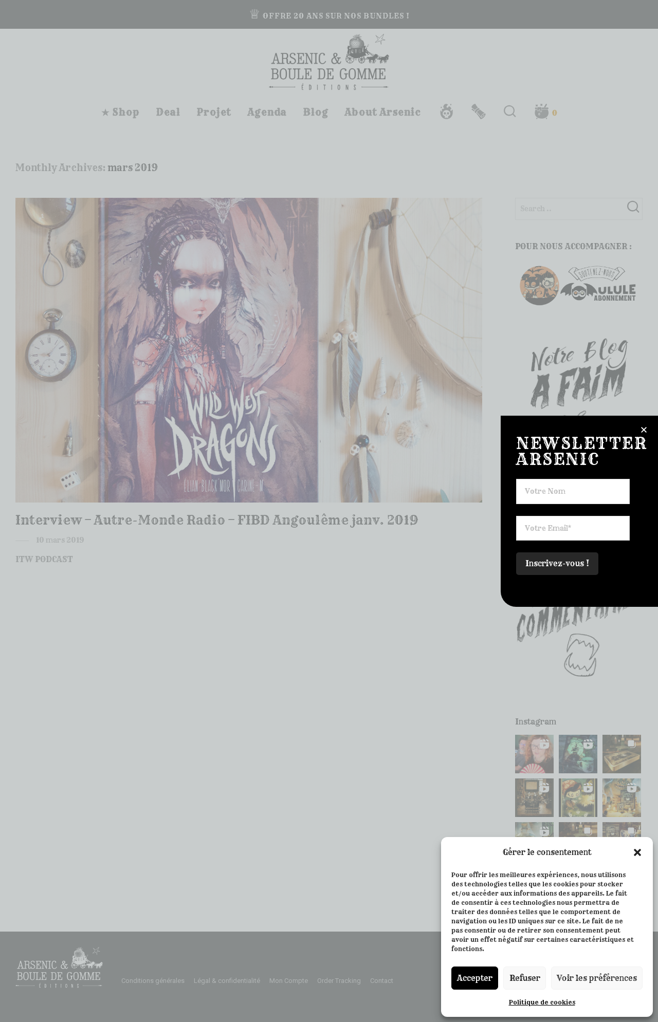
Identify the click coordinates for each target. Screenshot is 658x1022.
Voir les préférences (597, 978)
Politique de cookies (542, 1002)
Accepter (474, 978)
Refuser (524, 978)
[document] (329, 511)
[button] (637, 852)
